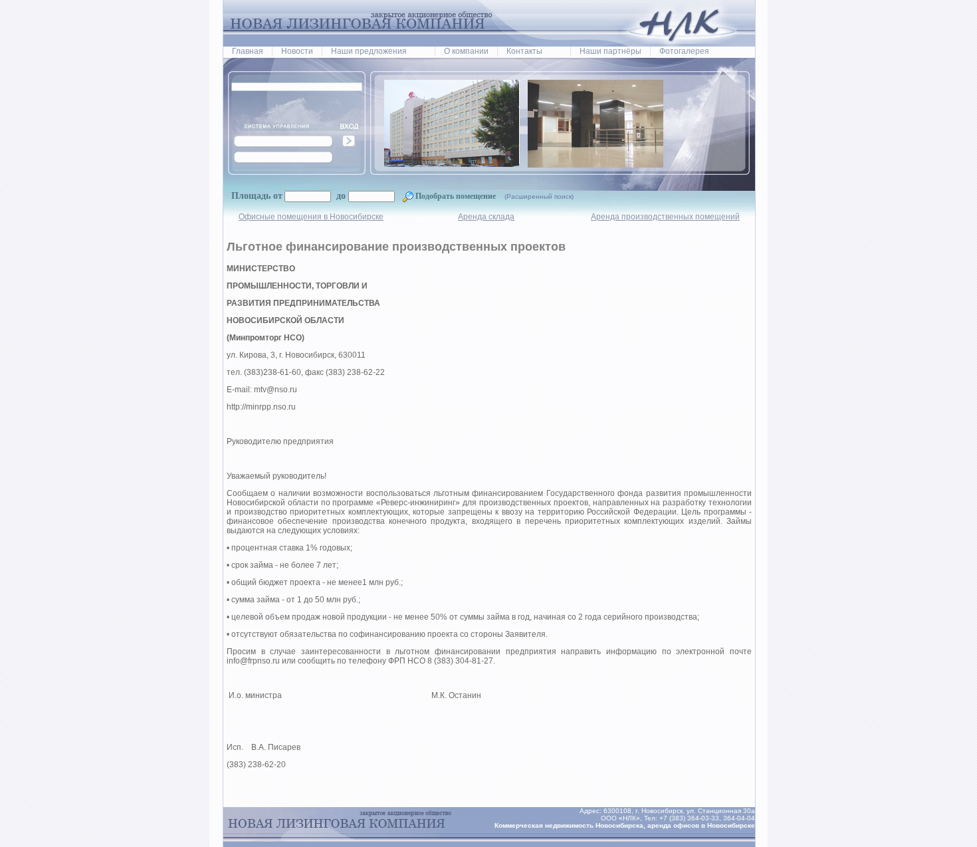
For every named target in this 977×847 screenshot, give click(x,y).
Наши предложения (369, 51)
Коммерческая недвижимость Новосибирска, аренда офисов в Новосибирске (624, 825)
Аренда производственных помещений (665, 216)
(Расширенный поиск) (539, 196)
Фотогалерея (684, 51)
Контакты (524, 51)
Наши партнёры (610, 51)
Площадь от (256, 196)
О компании (466, 51)
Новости (297, 51)
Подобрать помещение (455, 196)
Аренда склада (486, 216)
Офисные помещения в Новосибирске (311, 216)
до (339, 196)
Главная (247, 51)
